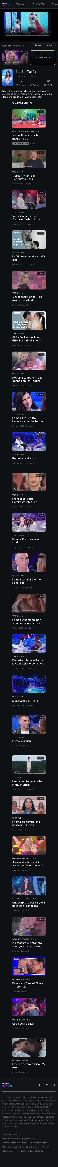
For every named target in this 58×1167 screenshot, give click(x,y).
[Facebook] (39, 1085)
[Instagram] (47, 1085)
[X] (54, 1085)
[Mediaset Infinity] (6, 4)
